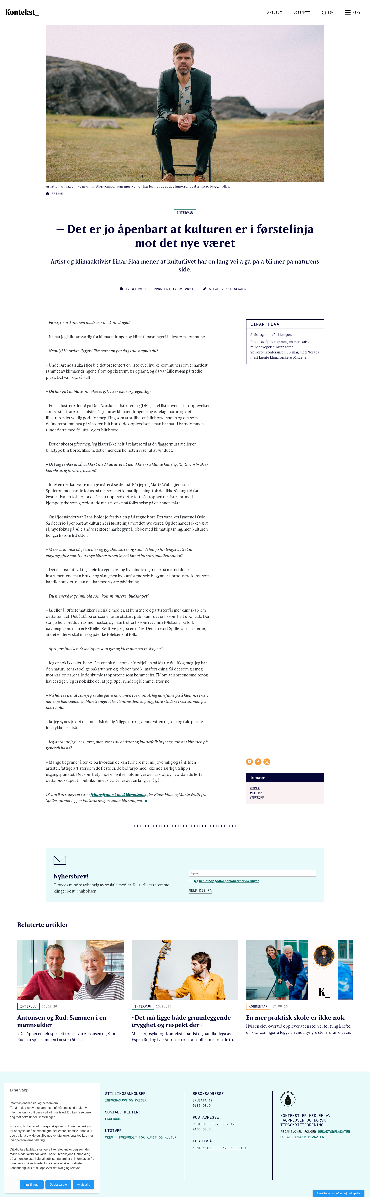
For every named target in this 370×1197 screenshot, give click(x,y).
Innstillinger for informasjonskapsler (338, 1193)
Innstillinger (32, 1184)
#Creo (255, 788)
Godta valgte (58, 1184)
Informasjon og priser (126, 1100)
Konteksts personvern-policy (219, 1148)
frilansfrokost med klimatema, (119, 794)
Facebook (113, 1119)
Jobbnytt (301, 12)
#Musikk (257, 797)
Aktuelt (274, 12)
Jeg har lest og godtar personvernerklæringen (226, 881)
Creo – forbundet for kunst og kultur (141, 1137)
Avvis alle (83, 1184)
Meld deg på (200, 890)
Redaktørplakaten (334, 1132)
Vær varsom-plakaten (305, 1137)
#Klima (256, 793)
